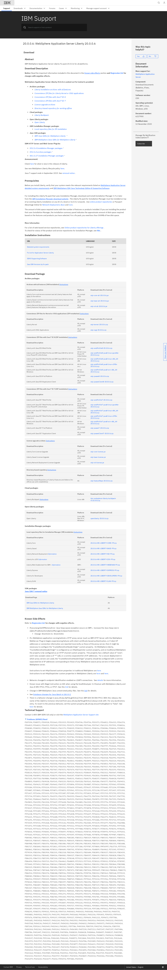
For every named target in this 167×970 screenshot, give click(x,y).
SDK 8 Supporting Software (37, 259)
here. (99, 670)
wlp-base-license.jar (98, 457)
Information (52, 554)
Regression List (117, 73)
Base (63, 205)
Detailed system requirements (38, 247)
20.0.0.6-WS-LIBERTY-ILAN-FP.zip (103, 581)
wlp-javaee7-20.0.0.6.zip (100, 428)
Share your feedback (165, 352)
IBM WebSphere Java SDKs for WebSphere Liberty (45, 608)
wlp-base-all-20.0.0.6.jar (100, 301)
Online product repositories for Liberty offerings (84, 227)
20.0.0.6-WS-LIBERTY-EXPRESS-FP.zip (105, 570)
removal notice (68, 173)
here (32, 164)
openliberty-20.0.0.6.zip (99, 518)
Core (71, 205)
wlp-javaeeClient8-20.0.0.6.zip (102, 382)
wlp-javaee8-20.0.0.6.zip (100, 376)
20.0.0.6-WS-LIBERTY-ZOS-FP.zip (103, 559)
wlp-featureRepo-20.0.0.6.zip (101, 481)
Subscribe (141, 144)
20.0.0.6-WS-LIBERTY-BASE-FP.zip (103, 548)
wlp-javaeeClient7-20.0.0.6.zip (102, 433)
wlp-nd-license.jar (97, 463)
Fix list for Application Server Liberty (40, 253)
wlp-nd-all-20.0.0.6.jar (99, 306)
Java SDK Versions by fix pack (38, 264)
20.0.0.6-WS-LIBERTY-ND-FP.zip (103, 554)
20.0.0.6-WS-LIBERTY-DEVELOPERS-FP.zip (106, 576)
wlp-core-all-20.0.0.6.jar (100, 295)
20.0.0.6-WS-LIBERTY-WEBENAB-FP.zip (105, 565)
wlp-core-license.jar (98, 452)
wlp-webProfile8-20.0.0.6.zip (101, 348)
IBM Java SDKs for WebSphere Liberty (40, 603)
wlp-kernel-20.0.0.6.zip (99, 324)
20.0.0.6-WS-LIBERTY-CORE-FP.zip (104, 543)
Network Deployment (51, 205)
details (100, 680)
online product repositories (101, 202)
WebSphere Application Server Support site (81, 715)
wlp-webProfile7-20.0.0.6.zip (101, 400)
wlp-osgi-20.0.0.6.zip (98, 330)
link (66, 687)
